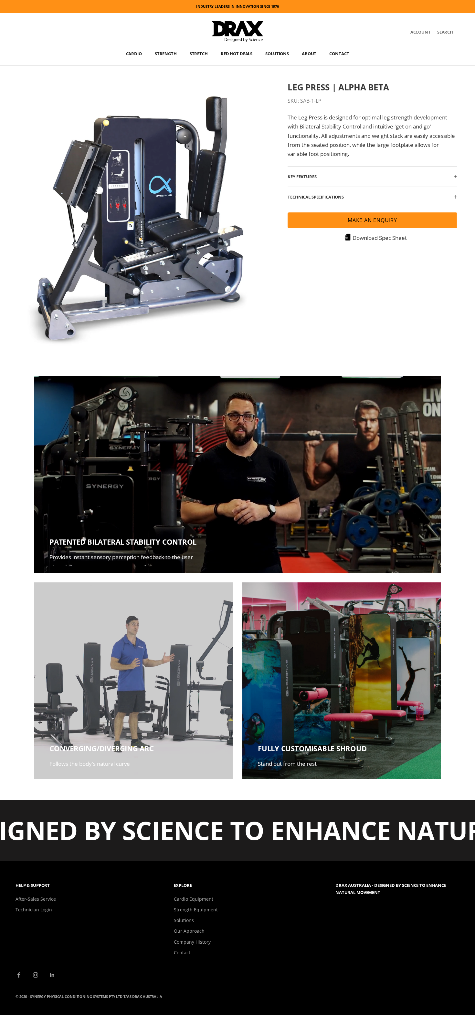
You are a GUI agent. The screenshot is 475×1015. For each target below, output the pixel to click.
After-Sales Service (36, 899)
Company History (192, 942)
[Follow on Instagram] (35, 975)
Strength (166, 53)
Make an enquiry (372, 220)
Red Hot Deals (236, 53)
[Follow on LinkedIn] (52, 975)
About (309, 53)
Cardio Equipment (193, 899)
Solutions (277, 53)
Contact (339, 53)
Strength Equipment (196, 910)
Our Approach (189, 931)
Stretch (199, 53)
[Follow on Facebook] (19, 975)
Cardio (134, 53)
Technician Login (34, 910)
